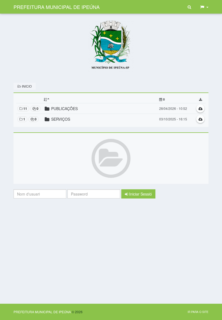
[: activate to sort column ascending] (176, 99)
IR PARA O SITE (198, 312)
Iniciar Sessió (140, 194)
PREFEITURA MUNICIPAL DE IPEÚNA (57, 6)
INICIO (26, 86)
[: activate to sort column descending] (100, 99)
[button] (204, 7)
